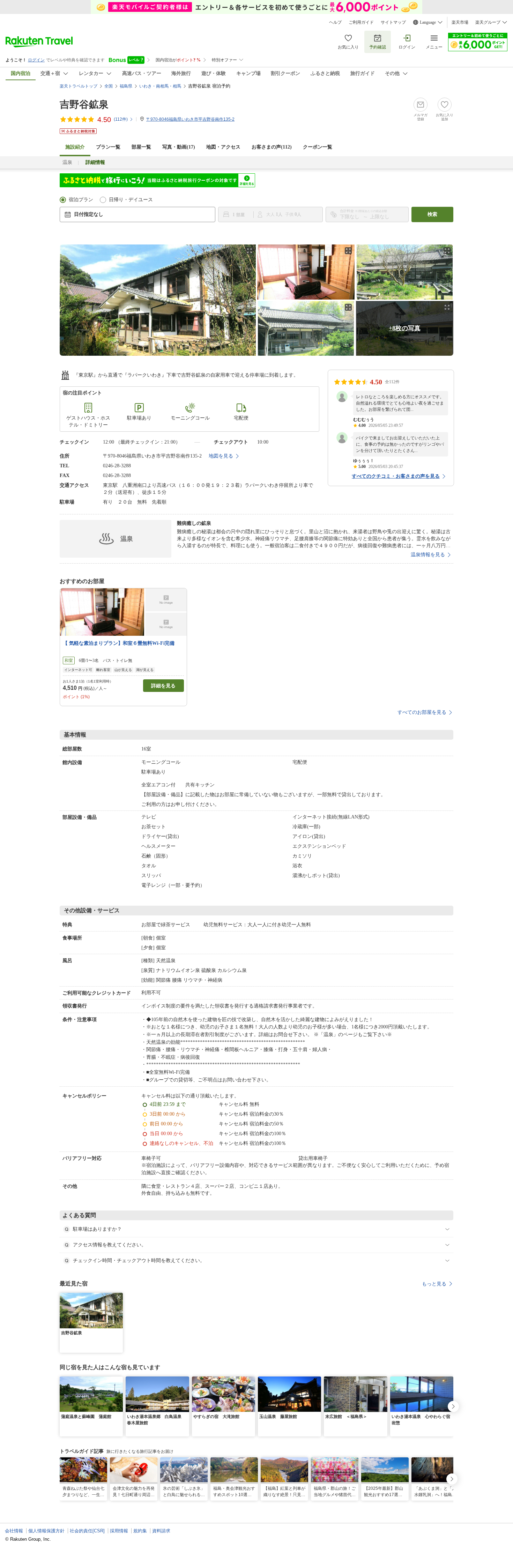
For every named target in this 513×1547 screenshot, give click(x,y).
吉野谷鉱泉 (84, 104)
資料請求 (161, 1530)
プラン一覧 (108, 147)
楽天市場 (460, 22)
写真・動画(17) (178, 147)
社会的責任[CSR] (87, 1530)
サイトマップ (393, 22)
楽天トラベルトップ (78, 86)
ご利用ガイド (361, 22)
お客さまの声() (272, 147)
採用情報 (119, 1530)
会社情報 (14, 1530)
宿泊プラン (81, 199)
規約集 (140, 1530)
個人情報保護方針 (46, 1530)
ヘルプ (335, 22)
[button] (118, 1297)
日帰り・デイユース (131, 199)
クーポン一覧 (317, 147)
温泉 (67, 162)
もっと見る (434, 1283)
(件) (121, 119)
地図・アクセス (223, 147)
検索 (432, 214)
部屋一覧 (141, 147)
